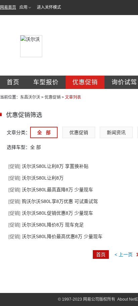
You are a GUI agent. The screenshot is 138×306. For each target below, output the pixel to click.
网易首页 (8, 7)
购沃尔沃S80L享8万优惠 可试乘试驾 (53, 201)
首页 (13, 82)
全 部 (44, 132)
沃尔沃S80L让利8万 (36, 178)
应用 (23, 7)
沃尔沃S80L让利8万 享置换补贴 (48, 166)
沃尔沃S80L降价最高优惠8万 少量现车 (55, 236)
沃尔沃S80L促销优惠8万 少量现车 (50, 213)
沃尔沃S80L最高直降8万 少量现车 (50, 189)
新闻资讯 (116, 132)
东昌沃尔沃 (30, 97)
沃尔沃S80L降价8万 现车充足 (46, 224)
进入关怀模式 (49, 7)
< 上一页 (124, 254)
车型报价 (46, 82)
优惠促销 (85, 82)
